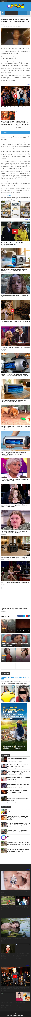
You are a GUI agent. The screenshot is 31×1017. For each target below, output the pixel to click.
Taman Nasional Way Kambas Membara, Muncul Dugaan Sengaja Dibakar (16, 631)
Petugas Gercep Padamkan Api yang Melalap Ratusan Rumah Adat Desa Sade (17, 791)
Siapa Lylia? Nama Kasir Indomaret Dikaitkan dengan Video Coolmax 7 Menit (15, 658)
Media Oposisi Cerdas (19, 1015)
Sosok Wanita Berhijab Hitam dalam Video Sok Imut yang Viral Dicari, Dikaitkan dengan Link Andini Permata (18, 825)
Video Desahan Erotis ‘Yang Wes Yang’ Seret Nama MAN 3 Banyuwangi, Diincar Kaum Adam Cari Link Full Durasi (18, 844)
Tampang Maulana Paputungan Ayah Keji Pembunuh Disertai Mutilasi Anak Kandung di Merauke (15, 644)
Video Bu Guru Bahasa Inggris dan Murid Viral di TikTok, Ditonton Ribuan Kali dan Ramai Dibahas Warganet (17, 817)
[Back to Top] (15, 1013)
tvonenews (8, 195)
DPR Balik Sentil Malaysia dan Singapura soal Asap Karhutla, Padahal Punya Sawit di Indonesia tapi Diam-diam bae (18, 798)
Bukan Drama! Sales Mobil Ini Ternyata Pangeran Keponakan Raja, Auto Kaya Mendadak (17, 765)
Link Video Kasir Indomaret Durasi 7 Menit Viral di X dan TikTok (15, 678)
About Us (9, 836)
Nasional (19, 26)
